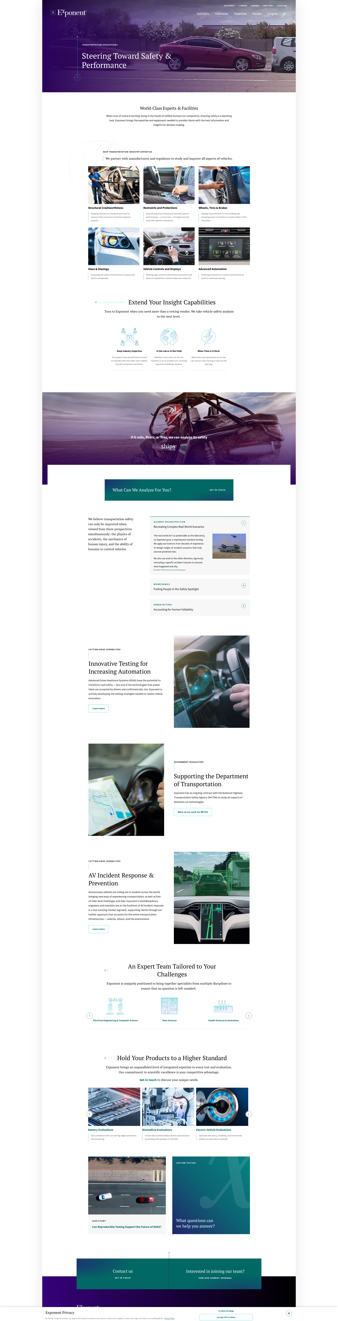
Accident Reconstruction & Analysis (170, 570)
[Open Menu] (53, 12)
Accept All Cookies (226, 1317)
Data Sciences (169, 1020)
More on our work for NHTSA (193, 811)
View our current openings (215, 1278)
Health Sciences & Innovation (223, 1020)
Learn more (99, 708)
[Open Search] (284, 14)
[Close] (289, 1313)
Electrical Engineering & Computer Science (115, 1020)
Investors (268, 6)
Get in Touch (218, 490)
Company (243, 6)
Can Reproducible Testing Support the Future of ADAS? (126, 1227)
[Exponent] (72, 13)
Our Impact (229, 6)
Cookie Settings (226, 1311)
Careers (255, 6)
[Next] (248, 1015)
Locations (282, 6)
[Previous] (89, 1015)
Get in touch (148, 1080)
